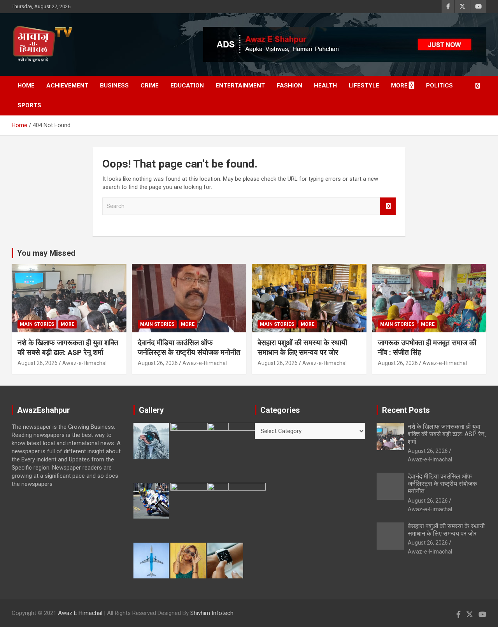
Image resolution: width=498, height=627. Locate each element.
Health (325, 85)
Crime (149, 85)
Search (388, 206)
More (399, 85)
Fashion (289, 85)
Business (114, 85)
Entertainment (240, 85)
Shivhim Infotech (211, 613)
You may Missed (46, 253)
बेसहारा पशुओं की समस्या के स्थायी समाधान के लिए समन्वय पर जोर (302, 347)
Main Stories (37, 324)
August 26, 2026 (38, 363)
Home (26, 85)
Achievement (67, 85)
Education (187, 85)
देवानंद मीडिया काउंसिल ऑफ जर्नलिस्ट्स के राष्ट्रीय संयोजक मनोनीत (189, 347)
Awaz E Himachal (80, 613)
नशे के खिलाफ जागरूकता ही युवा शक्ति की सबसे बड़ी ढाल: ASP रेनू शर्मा (68, 347)
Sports (29, 105)
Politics (439, 85)
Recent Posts (406, 410)
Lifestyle (364, 85)
